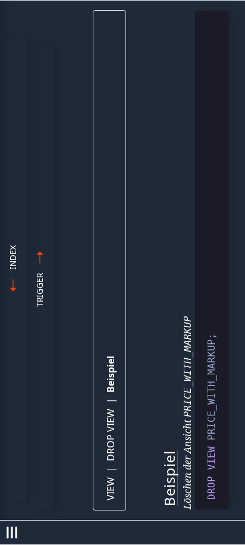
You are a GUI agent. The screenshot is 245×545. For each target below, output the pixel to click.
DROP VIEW (110, 435)
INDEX (12, 257)
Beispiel (110, 374)
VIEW (110, 488)
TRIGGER (39, 290)
